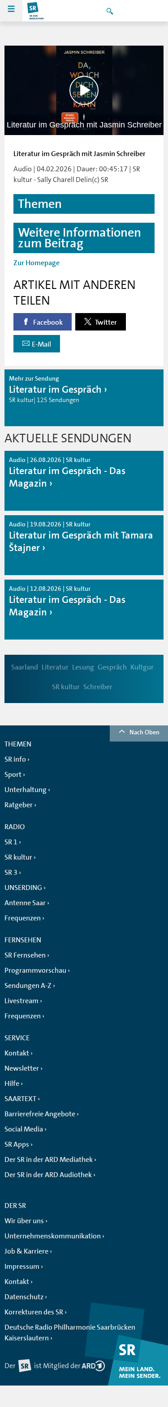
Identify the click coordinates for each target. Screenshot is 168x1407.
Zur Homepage (36, 263)
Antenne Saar (25, 902)
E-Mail (41, 344)
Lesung (83, 667)
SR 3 (10, 872)
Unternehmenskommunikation (52, 1236)
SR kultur (66, 686)
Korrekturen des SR (33, 1312)
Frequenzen (22, 918)
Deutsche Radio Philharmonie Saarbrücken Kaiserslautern (69, 1333)
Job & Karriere (26, 1251)
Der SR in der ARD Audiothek (48, 1174)
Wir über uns (24, 1220)
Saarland (24, 667)
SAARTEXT (20, 1098)
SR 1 (10, 842)
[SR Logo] (35, 10)
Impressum (21, 1266)
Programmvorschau (35, 970)
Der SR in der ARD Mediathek (48, 1159)
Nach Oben (144, 732)
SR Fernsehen (25, 955)
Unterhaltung (25, 789)
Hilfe (11, 1083)
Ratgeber (18, 805)
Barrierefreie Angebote (39, 1114)
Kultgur (142, 667)
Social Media (23, 1129)
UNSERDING (23, 887)
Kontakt (16, 1053)
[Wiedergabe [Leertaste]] (84, 90)
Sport (13, 774)
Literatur (55, 667)
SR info (15, 759)
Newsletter (21, 1068)
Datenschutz (23, 1297)
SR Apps (16, 1144)
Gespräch (112, 667)
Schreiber (97, 686)
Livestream (21, 1000)
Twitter (105, 322)
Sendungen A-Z (28, 985)
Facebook (47, 322)
